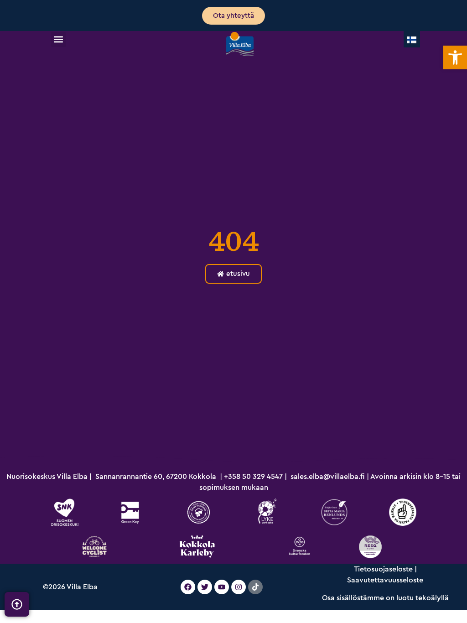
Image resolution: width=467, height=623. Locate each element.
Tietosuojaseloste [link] (383, 569)
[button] (58, 39)
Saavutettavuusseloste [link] (385, 580)
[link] (455, 57)
